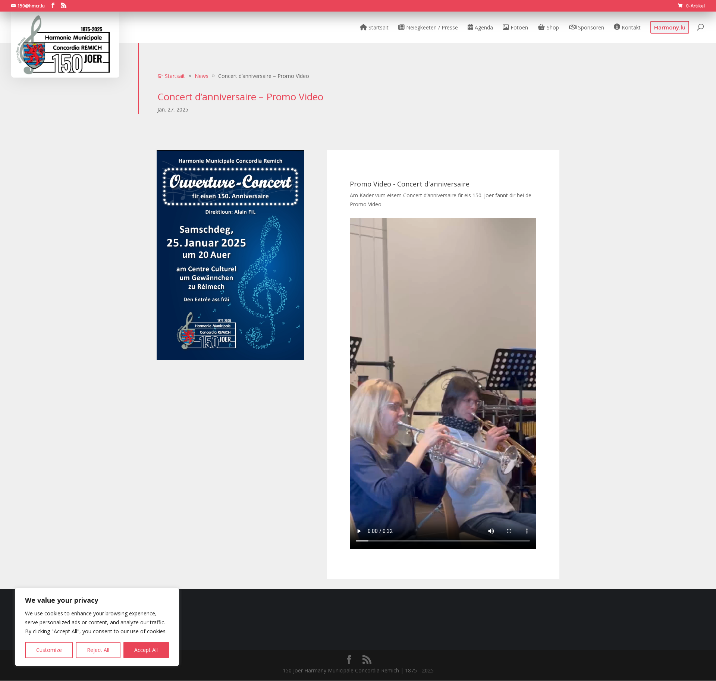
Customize (49, 649)
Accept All (146, 649)
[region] (97, 627)
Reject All (98, 649)
